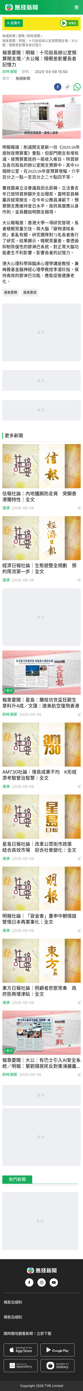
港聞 (21, 36)
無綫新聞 (8, 36)
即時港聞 (33, 36)
